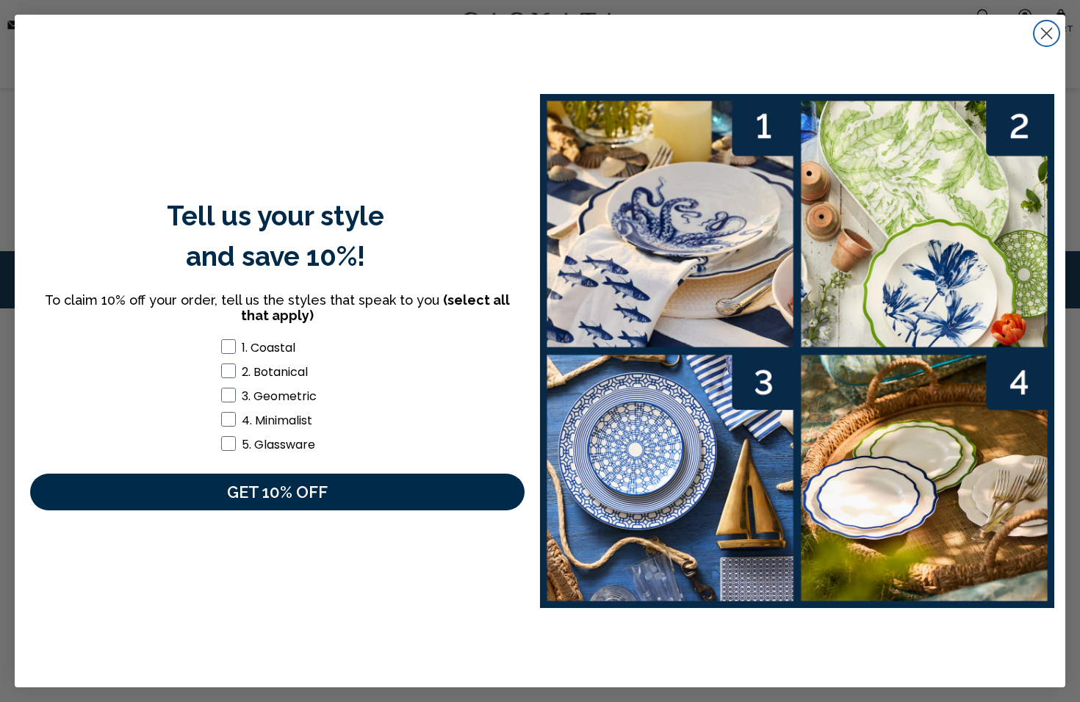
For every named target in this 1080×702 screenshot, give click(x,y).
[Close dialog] (1046, 33)
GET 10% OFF (277, 492)
